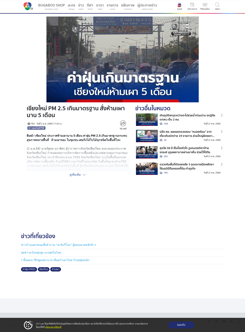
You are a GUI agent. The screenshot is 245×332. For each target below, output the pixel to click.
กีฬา (91, 7)
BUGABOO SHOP (51, 7)
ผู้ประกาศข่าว (147, 7)
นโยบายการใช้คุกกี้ (53, 327)
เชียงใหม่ (43, 269)
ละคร (71, 7)
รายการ (112, 7)
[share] (123, 123)
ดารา (100, 7)
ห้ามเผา (55, 269)
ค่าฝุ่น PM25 (29, 269)
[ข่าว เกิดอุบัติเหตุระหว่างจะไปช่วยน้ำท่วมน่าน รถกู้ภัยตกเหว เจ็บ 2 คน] (147, 119)
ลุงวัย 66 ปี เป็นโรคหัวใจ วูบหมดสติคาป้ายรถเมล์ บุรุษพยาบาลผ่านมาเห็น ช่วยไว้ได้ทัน (185, 150)
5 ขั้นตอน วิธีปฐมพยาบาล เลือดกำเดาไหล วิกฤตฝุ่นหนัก (55, 260)
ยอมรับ (181, 325)
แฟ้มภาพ (128, 7)
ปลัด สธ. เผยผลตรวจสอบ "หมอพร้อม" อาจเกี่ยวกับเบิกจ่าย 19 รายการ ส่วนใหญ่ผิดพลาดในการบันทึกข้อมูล (187, 135)
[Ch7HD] (27, 6)
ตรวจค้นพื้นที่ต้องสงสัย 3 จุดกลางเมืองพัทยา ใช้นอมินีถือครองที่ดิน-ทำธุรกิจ (187, 166)
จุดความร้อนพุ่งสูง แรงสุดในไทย (41, 252)
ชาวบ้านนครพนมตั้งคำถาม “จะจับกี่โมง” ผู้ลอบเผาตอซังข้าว (58, 244)
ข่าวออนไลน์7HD (36, 128)
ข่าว (81, 7)
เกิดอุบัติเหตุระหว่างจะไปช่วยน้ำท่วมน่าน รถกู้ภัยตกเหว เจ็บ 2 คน (187, 117)
